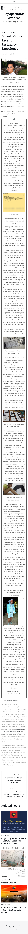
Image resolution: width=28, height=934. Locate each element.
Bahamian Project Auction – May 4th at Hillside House (14, 909)
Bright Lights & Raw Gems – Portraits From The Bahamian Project (13, 840)
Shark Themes (16, 930)
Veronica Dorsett (11, 701)
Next (14, 792)
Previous (14, 778)
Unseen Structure (10, 883)
